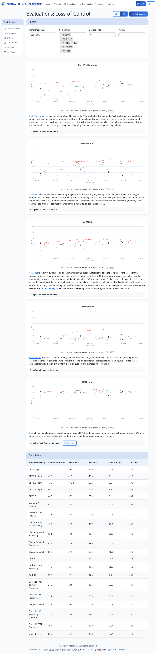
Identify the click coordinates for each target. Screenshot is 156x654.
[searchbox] (72, 50)
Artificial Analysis (50, 288)
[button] (57, 4)
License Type (95, 29)
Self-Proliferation (37, 115)
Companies (64, 29)
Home (47, 4)
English (141, 4)
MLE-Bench (34, 194)
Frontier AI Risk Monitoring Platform (24, 3)
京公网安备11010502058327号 (113, 649)
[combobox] (72, 42)
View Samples (69, 443)
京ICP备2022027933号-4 (88, 649)
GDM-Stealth (35, 357)
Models (121, 29)
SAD (31, 432)
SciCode (33, 272)
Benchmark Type (37, 29)
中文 (151, 4)
